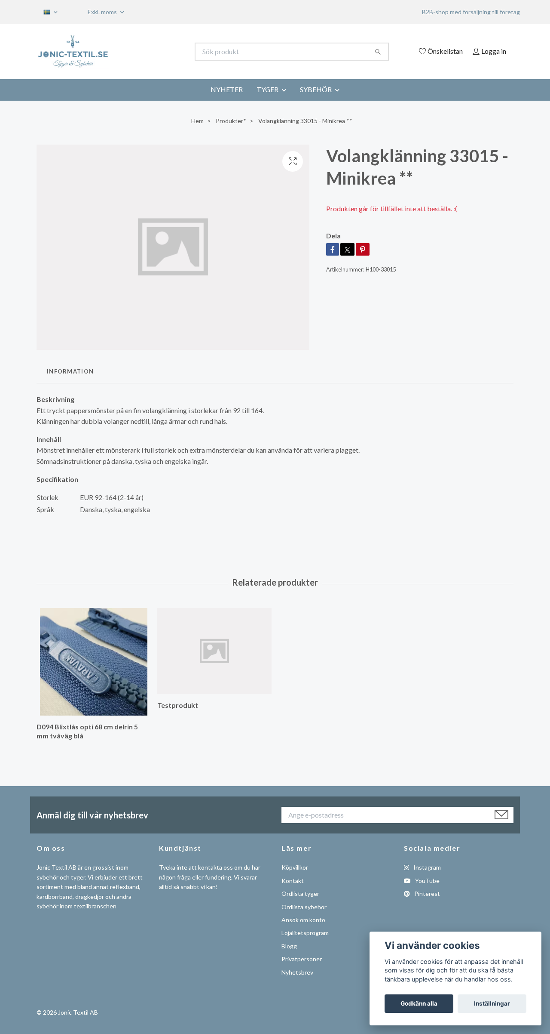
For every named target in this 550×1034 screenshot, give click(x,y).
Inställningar (492, 1003)
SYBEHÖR (316, 89)
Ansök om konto (303, 919)
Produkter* (231, 120)
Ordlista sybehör (304, 907)
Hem (197, 120)
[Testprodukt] (214, 651)
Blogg (289, 946)
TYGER (267, 89)
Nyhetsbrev (297, 972)
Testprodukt (177, 705)
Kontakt (292, 880)
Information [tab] (70, 371)
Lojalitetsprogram (305, 932)
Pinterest (426, 893)
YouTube (427, 880)
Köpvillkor (294, 867)
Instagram (426, 867)
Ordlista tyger (300, 893)
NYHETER (227, 89)
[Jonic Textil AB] (156, 52)
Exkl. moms (103, 11)
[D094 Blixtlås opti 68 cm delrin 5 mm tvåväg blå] (94, 662)
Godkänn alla (418, 1003)
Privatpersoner (301, 959)
